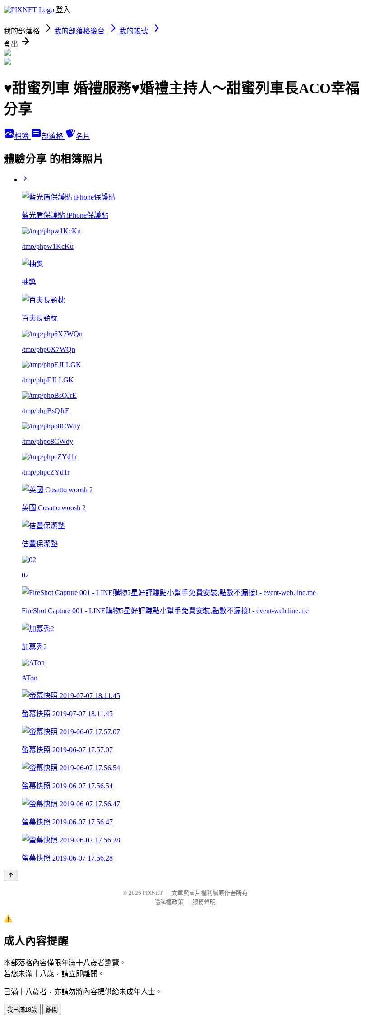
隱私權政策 (169, 901)
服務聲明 (204, 901)
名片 (83, 136)
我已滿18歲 (22, 1009)
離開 (52, 1009)
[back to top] (11, 875)
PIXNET (153, 892)
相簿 (22, 136)
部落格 (53, 136)
